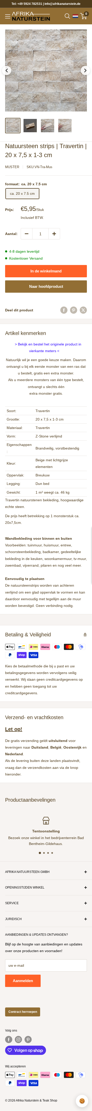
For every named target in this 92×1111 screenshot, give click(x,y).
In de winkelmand (46, 271)
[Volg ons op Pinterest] (28, 1039)
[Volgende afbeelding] (85, 70)
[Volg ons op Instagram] (18, 1039)
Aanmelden (23, 981)
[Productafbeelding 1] (12, 125)
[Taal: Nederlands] (75, 16)
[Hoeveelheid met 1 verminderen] (26, 233)
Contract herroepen (22, 1012)
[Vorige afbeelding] (6, 70)
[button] (46, 70)
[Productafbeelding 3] (47, 125)
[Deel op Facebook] (63, 310)
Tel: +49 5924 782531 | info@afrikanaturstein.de (46, 4)
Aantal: (11, 234)
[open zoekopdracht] (67, 16)
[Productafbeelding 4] (65, 125)
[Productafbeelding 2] (30, 125)
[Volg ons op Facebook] (8, 1039)
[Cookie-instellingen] (82, 1101)
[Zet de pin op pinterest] (73, 310)
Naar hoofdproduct (46, 286)
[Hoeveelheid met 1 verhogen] (54, 233)
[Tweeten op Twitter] (83, 310)
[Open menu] (7, 16)
